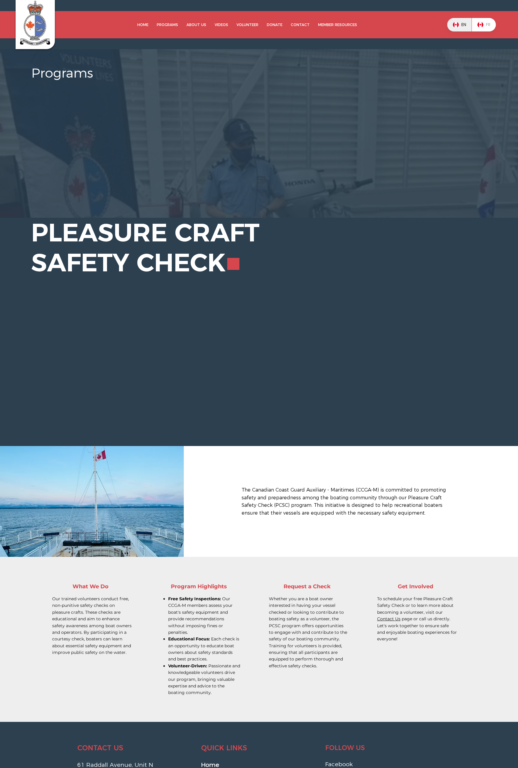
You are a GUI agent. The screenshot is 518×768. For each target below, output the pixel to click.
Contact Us (388, 619)
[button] (167, 24)
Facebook (339, 764)
